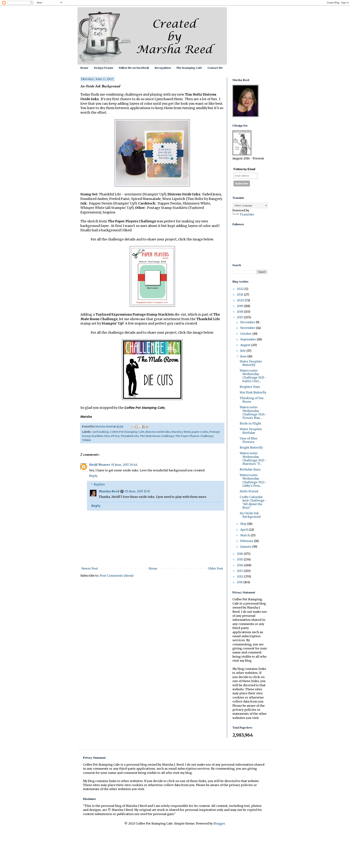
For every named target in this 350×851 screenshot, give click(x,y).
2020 (241, 300)
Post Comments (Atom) (116, 575)
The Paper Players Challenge (194, 436)
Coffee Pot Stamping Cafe (127, 431)
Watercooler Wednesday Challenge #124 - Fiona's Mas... (253, 412)
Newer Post (89, 568)
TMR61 (86, 440)
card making (100, 431)
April (244, 529)
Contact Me (215, 68)
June (243, 356)
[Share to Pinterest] (147, 427)
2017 (240, 317)
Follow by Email (244, 169)
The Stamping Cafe (189, 68)
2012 (240, 576)
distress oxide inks (157, 431)
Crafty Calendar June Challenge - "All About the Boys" (253, 502)
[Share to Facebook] (143, 427)
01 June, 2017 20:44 (124, 464)
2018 (240, 311)
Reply (93, 476)
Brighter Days (250, 387)
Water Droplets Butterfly (251, 363)
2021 (240, 294)
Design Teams (103, 68)
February (247, 541)
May (243, 524)
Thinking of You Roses (252, 399)
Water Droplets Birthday (251, 430)
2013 (240, 571)
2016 (240, 553)
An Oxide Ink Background (250, 514)
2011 (240, 582)
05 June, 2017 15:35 (137, 491)
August (245, 345)
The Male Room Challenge (157, 436)
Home (84, 68)
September (248, 339)
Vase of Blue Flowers (248, 440)
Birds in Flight (250, 423)
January (246, 546)
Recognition (163, 68)
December (248, 322)
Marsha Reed (109, 491)
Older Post (215, 568)
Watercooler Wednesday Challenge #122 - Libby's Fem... (253, 480)
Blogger (219, 823)
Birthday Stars (250, 469)
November (248, 328)
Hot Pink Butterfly (253, 392)
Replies (99, 484)
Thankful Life (129, 436)
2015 (240, 559)
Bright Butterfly (251, 447)
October (246, 333)
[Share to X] (140, 427)
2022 (240, 289)
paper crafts (199, 431)
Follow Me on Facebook (134, 68)
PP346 (115, 436)
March (245, 535)
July (243, 350)
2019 (240, 306)
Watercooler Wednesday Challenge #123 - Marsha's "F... (253, 458)
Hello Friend (249, 491)
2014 (240, 565)
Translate (247, 214)
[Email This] (133, 427)
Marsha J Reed (180, 431)
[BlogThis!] (136, 427)
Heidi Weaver (99, 464)
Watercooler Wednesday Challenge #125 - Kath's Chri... (253, 376)
